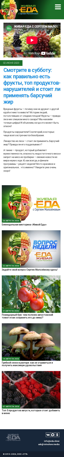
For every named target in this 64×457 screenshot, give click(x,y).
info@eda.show (51, 441)
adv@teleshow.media (48, 444)
